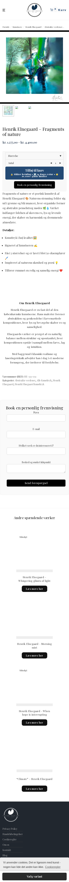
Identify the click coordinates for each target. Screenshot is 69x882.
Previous (3, 67)
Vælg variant (34, 876)
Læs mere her (34, 588)
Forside (6, 27)
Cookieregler (10, 839)
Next (65, 67)
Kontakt (7, 850)
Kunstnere (17, 27)
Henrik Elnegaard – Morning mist (34, 645)
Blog (5, 855)
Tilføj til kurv (34, 170)
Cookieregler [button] (52, 867)
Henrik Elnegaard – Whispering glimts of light (34, 578)
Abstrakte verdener (53, 27)
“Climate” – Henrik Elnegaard (35, 779)
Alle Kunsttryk (44, 380)
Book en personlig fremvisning (34, 185)
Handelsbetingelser (13, 834)
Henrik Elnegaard (33, 27)
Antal (11, 163)
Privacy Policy (10, 828)
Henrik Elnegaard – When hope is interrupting (34, 712)
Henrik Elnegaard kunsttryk (29, 384)
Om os (6, 844)
